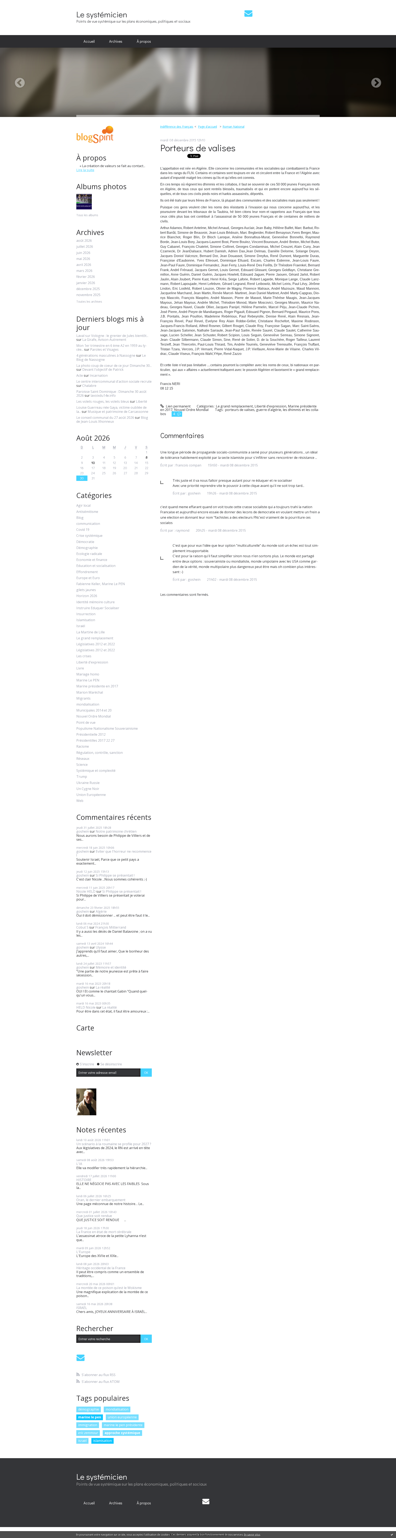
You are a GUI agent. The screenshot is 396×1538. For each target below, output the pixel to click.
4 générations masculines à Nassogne (105, 355)
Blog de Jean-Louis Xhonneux (112, 419)
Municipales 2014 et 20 (94, 710)
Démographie (87, 548)
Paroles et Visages (104, 349)
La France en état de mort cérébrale (103, 1232)
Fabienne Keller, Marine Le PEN (100, 584)
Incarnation (99, 375)
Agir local (83, 506)
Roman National (233, 127)
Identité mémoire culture (95, 602)
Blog (80, 518)
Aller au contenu (14, 3)
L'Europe (83, 1252)
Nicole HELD (85, 891)
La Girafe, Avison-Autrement (104, 339)
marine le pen (89, 1417)
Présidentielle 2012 (91, 735)
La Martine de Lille (90, 632)
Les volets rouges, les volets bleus (102, 401)
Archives (115, 41)
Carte (85, 1028)
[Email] (248, 13)
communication (88, 524)
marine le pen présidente (123, 1425)
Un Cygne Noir (87, 789)
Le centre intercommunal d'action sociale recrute (114, 381)
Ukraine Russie (88, 783)
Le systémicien (101, 14)
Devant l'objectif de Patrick (103, 369)
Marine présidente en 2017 (97, 686)
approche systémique (122, 1433)
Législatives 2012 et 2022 (95, 644)
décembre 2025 (88, 289)
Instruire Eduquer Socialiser (97, 608)
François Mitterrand (110, 927)
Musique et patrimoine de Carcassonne (118, 411)
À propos (144, 41)
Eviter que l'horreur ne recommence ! (113, 853)
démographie (88, 1409)
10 (93, 462)
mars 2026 (84, 271)
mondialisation (87, 704)
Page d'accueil (207, 127)
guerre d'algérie (268, 409)
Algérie (101, 911)
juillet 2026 (84, 247)
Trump (81, 777)
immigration (87, 1425)
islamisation (102, 1440)
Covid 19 (82, 530)
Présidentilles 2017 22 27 (95, 740)
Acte (79, 375)
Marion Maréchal (89, 692)
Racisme (82, 746)
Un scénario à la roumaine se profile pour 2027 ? (113, 1144)
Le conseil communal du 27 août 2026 (105, 417)
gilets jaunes (86, 590)
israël (82, 1440)
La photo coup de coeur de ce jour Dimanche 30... (114, 365)
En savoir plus (252, 1534)
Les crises (83, 656)
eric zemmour (88, 1433)
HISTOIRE (83, 1180)
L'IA (79, 1163)
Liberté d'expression (92, 662)
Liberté (141, 401)
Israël (80, 626)
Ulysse (101, 947)
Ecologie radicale (89, 554)
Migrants (83, 698)
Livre (80, 668)
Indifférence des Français (176, 127)
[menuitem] (89, 41)
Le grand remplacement (94, 638)
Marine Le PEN (87, 680)
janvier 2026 (85, 283)
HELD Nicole (85, 1007)
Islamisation (85, 620)
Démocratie (85, 542)
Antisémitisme (87, 512)
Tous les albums (87, 215)
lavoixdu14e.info (103, 395)
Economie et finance (91, 560)
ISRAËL (81, 1307)
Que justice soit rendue (94, 1215)
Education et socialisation (96, 566)
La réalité (103, 987)
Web (79, 801)
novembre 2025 (88, 295)
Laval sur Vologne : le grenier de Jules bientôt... (112, 335)
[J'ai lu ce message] (392, 1534)
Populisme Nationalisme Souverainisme (107, 729)
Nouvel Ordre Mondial (93, 716)
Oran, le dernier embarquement (100, 1200)
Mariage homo (87, 674)
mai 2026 (83, 259)
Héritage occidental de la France (100, 1268)
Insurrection (85, 614)
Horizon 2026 (86, 596)
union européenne (122, 1417)
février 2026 (85, 277)
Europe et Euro (88, 578)
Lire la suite (85, 170)
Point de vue (85, 723)
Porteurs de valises (198, 148)
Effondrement (87, 572)
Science (82, 765)
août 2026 (84, 241)
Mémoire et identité (111, 967)
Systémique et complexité (96, 771)
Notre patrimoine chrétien (116, 831)
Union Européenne (91, 795)
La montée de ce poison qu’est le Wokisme (109, 1287)
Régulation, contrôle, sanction (99, 753)
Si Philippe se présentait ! (115, 875)
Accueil (89, 41)
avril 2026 (83, 265)
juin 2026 (83, 253)
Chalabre (89, 385)
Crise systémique (89, 536)
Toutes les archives (89, 301)
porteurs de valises (240, 409)
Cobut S (82, 927)
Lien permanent (178, 406)
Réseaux (82, 759)
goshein (82, 831)
